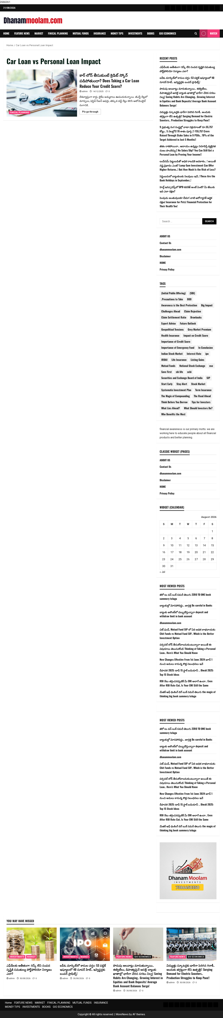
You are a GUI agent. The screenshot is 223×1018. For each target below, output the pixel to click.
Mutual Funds (168, 366)
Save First (166, 372)
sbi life (179, 372)
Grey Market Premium (199, 329)
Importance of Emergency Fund (177, 348)
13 (196, 545)
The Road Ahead (202, 396)
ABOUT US (165, 236)
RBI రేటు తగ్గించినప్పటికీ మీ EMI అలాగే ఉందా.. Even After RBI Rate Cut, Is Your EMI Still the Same (186, 683)
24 (171, 559)
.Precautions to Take (172, 299)
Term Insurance (203, 390)
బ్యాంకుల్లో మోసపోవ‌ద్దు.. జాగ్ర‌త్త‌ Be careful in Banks (186, 605)
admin (85, 91)
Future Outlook (188, 323)
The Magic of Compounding (175, 396)
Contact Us (165, 243)
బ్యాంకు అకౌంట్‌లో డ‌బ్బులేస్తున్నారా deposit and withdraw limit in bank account (184, 614)
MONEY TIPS (117, 33)
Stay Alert (181, 384)
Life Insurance (179, 360)
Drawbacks (196, 317)
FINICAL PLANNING (58, 33)
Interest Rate (194, 354)
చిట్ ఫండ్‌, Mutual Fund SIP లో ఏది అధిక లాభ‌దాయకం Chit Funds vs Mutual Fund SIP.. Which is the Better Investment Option (187, 633)
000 (189, 299)
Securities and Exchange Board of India (181, 378)
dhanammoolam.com (170, 249)
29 (212, 559)
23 (163, 559)
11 (180, 545)
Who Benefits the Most (173, 414)
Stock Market (198, 384)
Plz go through (91, 112)
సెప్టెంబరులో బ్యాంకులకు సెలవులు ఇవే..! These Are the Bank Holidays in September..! (187, 178)
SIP (208, 378)
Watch (213, 33)
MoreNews (122, 1014)
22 (212, 552)
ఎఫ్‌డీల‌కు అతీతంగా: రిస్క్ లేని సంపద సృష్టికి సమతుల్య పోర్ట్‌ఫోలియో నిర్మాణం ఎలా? (187, 69)
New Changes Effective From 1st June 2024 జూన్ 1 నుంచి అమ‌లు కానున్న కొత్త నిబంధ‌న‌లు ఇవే (186, 662)
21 (204, 552)
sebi (189, 372)
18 (180, 552)
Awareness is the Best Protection (179, 305)
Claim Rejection (192, 311)
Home (6, 33)
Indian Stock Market (172, 354)
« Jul (162, 571)
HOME (163, 263)
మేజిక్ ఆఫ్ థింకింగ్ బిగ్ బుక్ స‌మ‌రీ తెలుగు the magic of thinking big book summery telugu (187, 694)
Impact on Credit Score (195, 335)
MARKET (38, 33)
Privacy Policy (167, 269)
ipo (207, 354)
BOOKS (150, 33)
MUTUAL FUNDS (81, 33)
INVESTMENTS (135, 33)
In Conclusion (205, 348)
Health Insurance (170, 335)
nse (211, 366)
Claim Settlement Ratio (173, 317)
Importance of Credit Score (175, 341)
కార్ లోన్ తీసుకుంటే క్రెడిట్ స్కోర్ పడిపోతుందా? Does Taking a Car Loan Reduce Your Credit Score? (42, 93)
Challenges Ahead (170, 311)
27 (196, 559)
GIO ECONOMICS (167, 33)
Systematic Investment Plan (176, 390)
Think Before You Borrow (174, 402)
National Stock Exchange (192, 366)
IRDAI (164, 360)
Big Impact (207, 305)
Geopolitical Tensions (172, 329)
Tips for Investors (201, 402)
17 (171, 552)
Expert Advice (168, 323)
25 (180, 559)
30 (163, 566)
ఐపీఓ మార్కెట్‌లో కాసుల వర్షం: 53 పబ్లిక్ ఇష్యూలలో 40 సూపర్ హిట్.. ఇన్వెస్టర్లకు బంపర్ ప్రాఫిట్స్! (187, 80)
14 (204, 545)
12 (188, 545)
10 (171, 545)
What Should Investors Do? (198, 408)
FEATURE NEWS (22, 33)
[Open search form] (196, 33)
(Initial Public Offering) (173, 293)
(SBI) (192, 293)
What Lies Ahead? (170, 408)
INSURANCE (100, 33)
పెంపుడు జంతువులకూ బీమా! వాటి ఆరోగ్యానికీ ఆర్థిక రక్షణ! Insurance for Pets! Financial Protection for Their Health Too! (186, 202)
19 (188, 552)
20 (196, 552)
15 (212, 545)
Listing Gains (197, 360)
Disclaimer (165, 256)
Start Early (166, 384)
